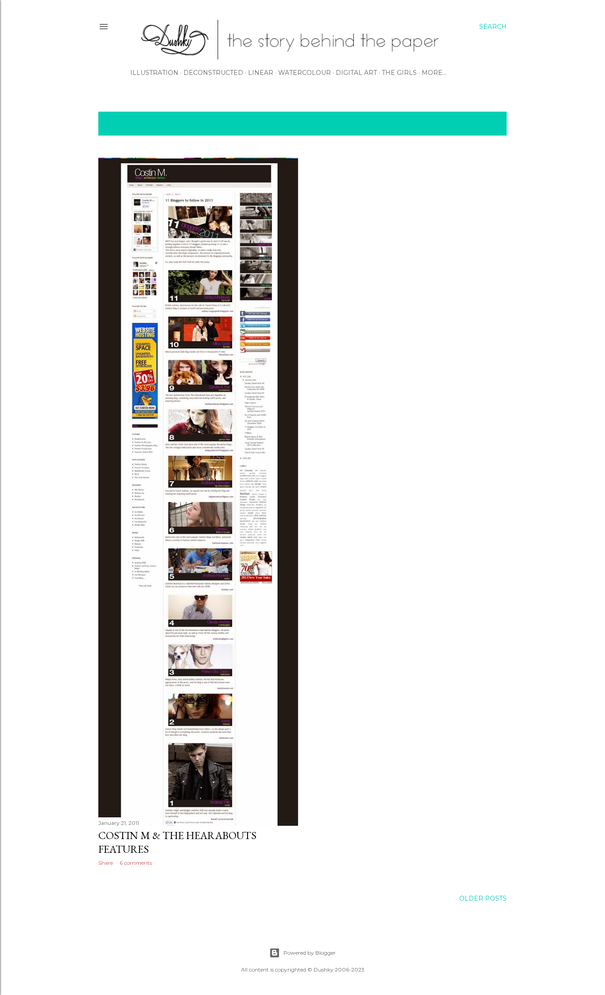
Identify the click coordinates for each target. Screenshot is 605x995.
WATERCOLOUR (304, 73)
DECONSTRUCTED (213, 73)
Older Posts (483, 898)
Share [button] (105, 862)
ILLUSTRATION (154, 73)
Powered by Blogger (309, 952)
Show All (480, 124)
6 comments (136, 862)
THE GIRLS (399, 73)
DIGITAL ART (356, 73)
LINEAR (260, 73)
